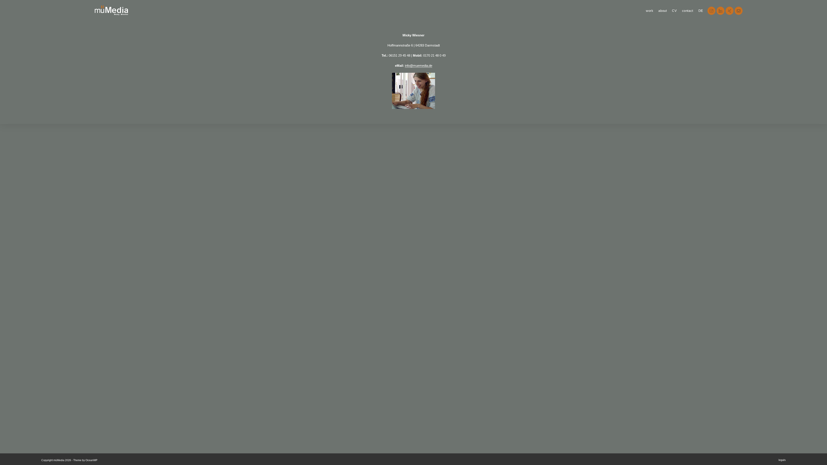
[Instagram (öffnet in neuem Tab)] (711, 11)
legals (782, 460)
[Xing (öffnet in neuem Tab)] (730, 11)
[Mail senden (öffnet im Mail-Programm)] (739, 11)
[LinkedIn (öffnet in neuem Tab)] (720, 11)
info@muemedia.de (418, 65)
